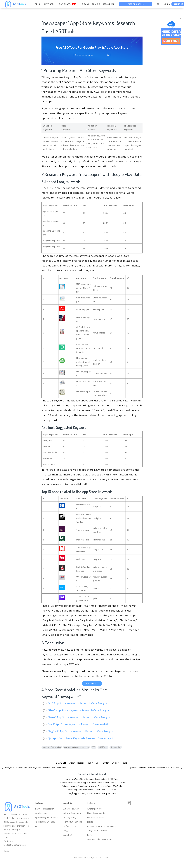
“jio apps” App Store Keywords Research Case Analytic (81, 738)
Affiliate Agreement (72, 813)
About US (67, 835)
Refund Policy (69, 826)
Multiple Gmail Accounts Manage (102, 826)
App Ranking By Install (45, 821)
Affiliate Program (71, 808)
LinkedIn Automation (96, 813)
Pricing (96, 4)
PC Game (85, 4)
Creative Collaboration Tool (99, 839)
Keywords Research (44, 808)
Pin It (124, 762)
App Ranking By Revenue (46, 817)
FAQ (37, 826)
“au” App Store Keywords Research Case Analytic (78, 703)
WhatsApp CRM (94, 808)
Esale (89, 835)
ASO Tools (92, 683)
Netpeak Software (95, 817)
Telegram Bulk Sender (97, 830)
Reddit (80, 762)
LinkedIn (115, 762)
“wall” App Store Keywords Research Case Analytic (79, 724)
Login (167, 4)
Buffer (106, 762)
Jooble (90, 821)
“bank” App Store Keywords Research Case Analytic (79, 717)
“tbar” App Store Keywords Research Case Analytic (79, 710)
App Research (41, 813)
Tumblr (89, 762)
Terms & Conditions (72, 821)
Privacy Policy (69, 817)
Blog (65, 830)
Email (98, 762)
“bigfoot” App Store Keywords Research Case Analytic (81, 731)
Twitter (71, 762)
